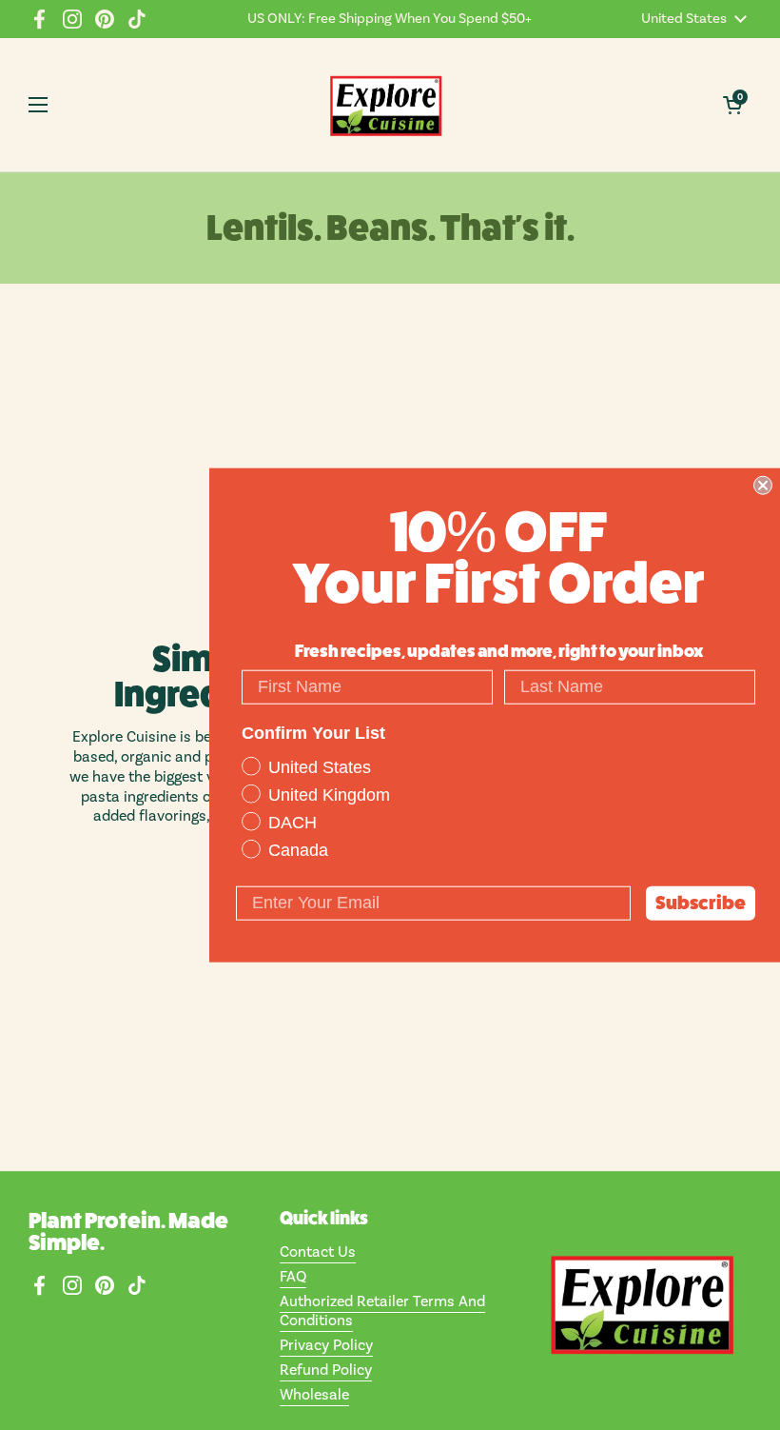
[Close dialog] (762, 485)
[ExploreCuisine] (385, 104)
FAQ (293, 1276)
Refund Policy (326, 1370)
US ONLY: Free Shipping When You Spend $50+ (389, 19)
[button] (732, 105)
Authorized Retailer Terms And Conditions (382, 1311)
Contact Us (318, 1251)
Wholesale (314, 1394)
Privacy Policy (326, 1345)
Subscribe (700, 902)
